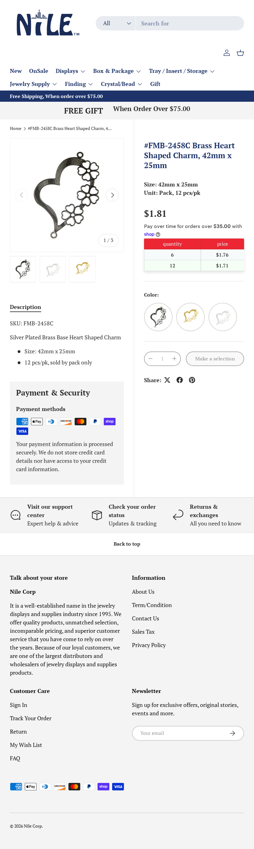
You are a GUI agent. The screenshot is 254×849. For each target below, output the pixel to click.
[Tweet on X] (167, 380)
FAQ (15, 758)
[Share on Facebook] (179, 380)
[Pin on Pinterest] (192, 380)
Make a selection (215, 358)
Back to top (127, 544)
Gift (155, 83)
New (16, 70)
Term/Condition (152, 605)
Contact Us (145, 618)
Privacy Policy (149, 645)
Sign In (18, 704)
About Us (143, 591)
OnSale (38, 70)
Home (15, 129)
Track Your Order (30, 718)
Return (18, 731)
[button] (240, 53)
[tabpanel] (67, 343)
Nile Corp (33, 826)
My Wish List (26, 744)
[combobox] (170, 23)
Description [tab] (25, 307)
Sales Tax (143, 631)
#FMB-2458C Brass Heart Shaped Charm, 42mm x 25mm (70, 129)
